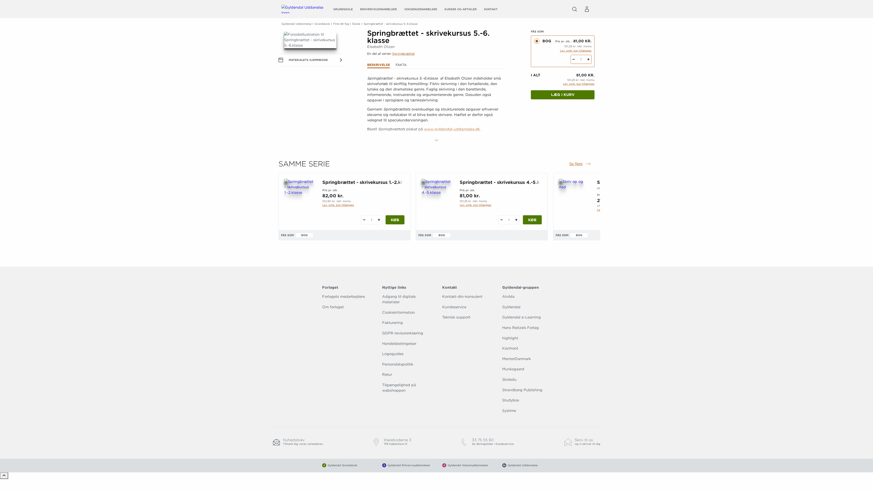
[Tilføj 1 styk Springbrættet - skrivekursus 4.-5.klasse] (516, 219)
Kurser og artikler (460, 9)
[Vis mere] (436, 140)
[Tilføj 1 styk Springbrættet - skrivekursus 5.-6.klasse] (588, 59)
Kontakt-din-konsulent (462, 296)
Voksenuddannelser (420, 9)
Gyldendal (511, 307)
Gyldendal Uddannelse (296, 23)
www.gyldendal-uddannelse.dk (452, 129)
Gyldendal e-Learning (521, 317)
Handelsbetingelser (399, 343)
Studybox (510, 400)
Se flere (580, 164)
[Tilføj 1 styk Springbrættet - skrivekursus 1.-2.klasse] (379, 219)
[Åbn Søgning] (574, 9)
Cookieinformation (398, 312)
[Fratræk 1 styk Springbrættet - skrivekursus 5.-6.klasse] (574, 59)
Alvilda (508, 296)
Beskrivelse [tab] (378, 65)
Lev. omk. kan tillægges (576, 50)
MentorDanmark (516, 359)
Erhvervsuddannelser (378, 9)
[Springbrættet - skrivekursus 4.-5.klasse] (437, 201)
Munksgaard (513, 369)
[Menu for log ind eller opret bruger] (587, 9)
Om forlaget (333, 307)
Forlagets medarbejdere (343, 296)
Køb (395, 220)
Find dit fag (341, 23)
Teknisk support (456, 317)
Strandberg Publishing (522, 390)
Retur (387, 374)
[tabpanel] (436, 109)
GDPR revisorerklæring (402, 333)
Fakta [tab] (401, 65)
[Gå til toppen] (4, 475)
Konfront (510, 348)
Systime (509, 410)
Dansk (356, 23)
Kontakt (491, 9)
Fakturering (392, 323)
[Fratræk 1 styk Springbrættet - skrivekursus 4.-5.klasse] (501, 219)
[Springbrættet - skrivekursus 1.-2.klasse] (299, 201)
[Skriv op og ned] (574, 201)
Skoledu (509, 379)
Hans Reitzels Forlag (520, 328)
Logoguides (393, 354)
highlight (510, 338)
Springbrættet (403, 53)
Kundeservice (454, 307)
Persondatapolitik (397, 364)
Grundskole (343, 9)
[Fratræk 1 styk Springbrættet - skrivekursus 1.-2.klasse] (364, 219)
